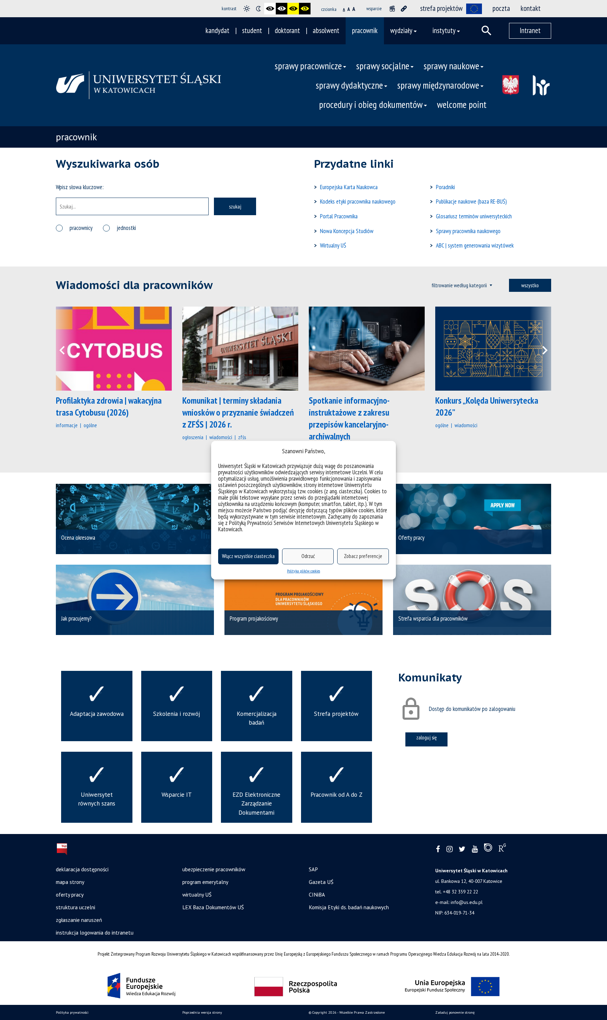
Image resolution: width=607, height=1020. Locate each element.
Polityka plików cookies (303, 570)
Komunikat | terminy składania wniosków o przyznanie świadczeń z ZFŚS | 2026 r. (238, 412)
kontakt (531, 8)
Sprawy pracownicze (308, 65)
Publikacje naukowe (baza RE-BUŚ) (471, 201)
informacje (67, 425)
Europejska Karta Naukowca (349, 187)
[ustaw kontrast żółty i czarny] (305, 8)
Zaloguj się (426, 737)
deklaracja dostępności (82, 869)
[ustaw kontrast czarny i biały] (270, 8)
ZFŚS (242, 437)
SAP (313, 869)
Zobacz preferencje (363, 556)
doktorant (287, 30)
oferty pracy (70, 894)
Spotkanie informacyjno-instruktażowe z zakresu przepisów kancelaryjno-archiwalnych (349, 418)
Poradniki (445, 187)
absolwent (326, 30)
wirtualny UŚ (196, 894)
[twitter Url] (462, 849)
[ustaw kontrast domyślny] (247, 8)
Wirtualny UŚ (333, 245)
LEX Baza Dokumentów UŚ (213, 907)
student (252, 30)
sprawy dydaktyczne (349, 85)
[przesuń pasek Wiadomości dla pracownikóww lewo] (66, 349)
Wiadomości (220, 437)
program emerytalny (205, 881)
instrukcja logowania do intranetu (94, 932)
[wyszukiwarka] (486, 31)
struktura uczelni (75, 907)
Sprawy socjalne (382, 65)
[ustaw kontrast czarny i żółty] (293, 8)
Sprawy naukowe (451, 65)
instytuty (444, 30)
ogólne (90, 425)
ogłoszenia (192, 437)
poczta (501, 8)
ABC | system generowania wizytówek (475, 245)
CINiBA (317, 894)
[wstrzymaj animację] (392, 8)
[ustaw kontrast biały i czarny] (281, 8)
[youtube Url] (475, 849)
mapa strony (70, 881)
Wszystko (530, 285)
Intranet (530, 30)
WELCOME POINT (462, 104)
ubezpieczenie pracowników (213, 869)
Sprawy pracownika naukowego (468, 231)
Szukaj (235, 206)
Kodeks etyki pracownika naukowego (358, 201)
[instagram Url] (449, 849)
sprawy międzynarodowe (438, 85)
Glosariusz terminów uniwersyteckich (474, 216)
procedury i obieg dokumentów (371, 104)
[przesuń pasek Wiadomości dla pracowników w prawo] (540, 349)
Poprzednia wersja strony (202, 1012)
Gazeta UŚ (321, 881)
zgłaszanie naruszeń (79, 919)
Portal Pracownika (339, 216)
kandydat (217, 30)
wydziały (401, 30)
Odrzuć (308, 556)
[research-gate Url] (502, 849)
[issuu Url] (488, 849)
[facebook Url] (438, 849)
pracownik (365, 30)
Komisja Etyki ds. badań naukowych (349, 907)
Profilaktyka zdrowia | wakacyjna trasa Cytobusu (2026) (109, 406)
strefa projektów (441, 8)
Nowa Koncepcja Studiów (346, 231)
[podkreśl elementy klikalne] (404, 8)
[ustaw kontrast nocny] (258, 8)
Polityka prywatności (72, 1012)
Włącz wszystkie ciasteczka (248, 556)
